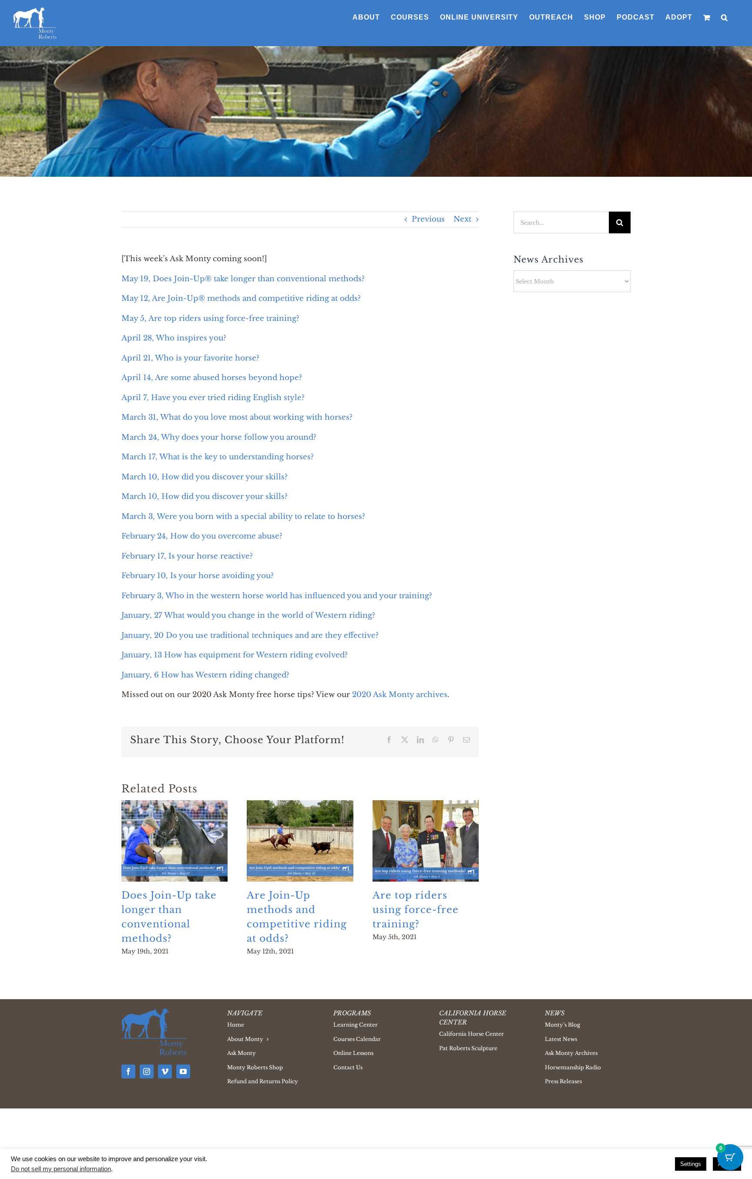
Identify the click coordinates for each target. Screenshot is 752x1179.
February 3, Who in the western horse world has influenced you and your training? (276, 595)
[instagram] (147, 1071)
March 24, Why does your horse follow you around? (218, 437)
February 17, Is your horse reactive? (187, 556)
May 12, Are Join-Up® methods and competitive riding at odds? (241, 298)
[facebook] (128, 1071)
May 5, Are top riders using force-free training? (210, 318)
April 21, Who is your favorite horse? (190, 358)
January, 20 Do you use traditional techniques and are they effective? (250, 635)
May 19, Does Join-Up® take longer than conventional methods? (243, 278)
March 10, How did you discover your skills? (204, 477)
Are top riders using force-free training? (416, 909)
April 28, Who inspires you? (173, 338)
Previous (428, 219)
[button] (724, 17)
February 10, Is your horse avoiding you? (197, 575)
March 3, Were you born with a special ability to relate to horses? (243, 516)
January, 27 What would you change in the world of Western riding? (248, 615)
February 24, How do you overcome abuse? (201, 536)
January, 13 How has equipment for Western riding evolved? (234, 655)
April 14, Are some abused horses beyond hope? (211, 377)
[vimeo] (165, 1071)
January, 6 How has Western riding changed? (205, 675)
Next (462, 219)
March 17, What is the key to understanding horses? (217, 456)
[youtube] (183, 1071)
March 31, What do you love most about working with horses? (236, 417)
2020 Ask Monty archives (399, 694)
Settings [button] (690, 1164)
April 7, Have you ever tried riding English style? (213, 397)
